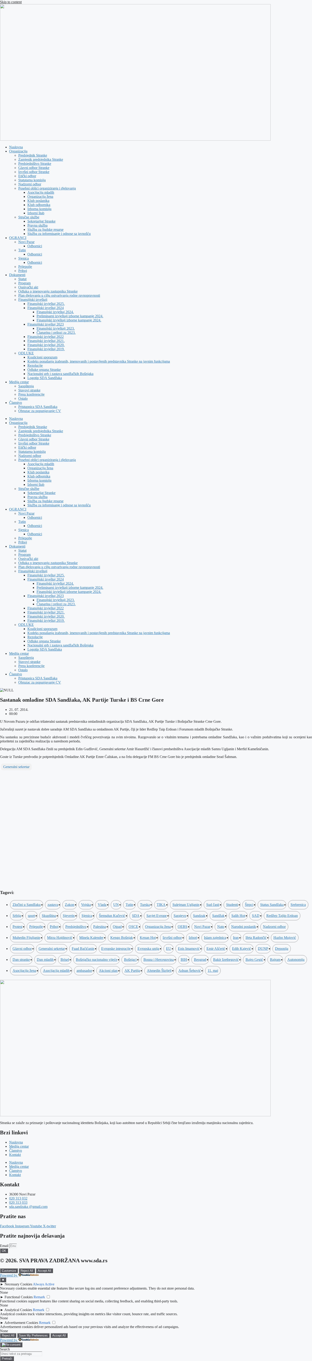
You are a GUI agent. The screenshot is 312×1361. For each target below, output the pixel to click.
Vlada (102, 905)
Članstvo (15, 403)
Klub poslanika (38, 201)
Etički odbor (27, 176)
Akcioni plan (108, 971)
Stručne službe (28, 217)
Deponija (281, 949)
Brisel (65, 960)
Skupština (49, 916)
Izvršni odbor (172, 938)
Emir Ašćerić (215, 949)
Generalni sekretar (16, 767)
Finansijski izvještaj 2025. (46, 304)
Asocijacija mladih (40, 192)
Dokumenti (17, 275)
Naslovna (16, 147)
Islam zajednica (215, 938)
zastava (53, 905)
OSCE (133, 927)
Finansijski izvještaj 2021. (46, 341)
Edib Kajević (241, 949)
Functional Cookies (19, 1297)
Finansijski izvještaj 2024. (55, 312)
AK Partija (132, 971)
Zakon (69, 905)
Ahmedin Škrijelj (159, 971)
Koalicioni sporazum (42, 357)
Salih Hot (238, 916)
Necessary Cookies (18, 1284)
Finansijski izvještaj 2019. (46, 349)
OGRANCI (17, 238)
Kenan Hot (148, 938)
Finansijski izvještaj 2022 (45, 337)
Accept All (44, 1270)
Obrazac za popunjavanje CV (39, 411)
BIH (184, 960)
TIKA (161, 905)
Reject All (27, 1270)
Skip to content (11, 2)
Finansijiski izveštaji (32, 300)
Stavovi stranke (29, 390)
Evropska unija (148, 949)
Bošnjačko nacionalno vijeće (96, 960)
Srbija (17, 916)
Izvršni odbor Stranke (33, 172)
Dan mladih (45, 960)
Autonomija (295, 960)
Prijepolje (25, 267)
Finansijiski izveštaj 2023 (45, 324)
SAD (255, 916)
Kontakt (15, 1155)
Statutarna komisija (32, 180)
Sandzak (199, 916)
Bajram (275, 960)
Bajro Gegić (254, 960)
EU (168, 949)
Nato (220, 927)
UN (116, 905)
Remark (39, 1297)
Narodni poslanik (243, 927)
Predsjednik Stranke (32, 155)
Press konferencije (31, 394)
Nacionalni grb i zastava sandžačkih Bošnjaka (60, 374)
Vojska (86, 905)
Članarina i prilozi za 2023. (56, 332)
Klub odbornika (38, 205)
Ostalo (23, 398)
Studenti (232, 905)
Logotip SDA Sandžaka (44, 378)
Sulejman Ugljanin (185, 905)
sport (31, 916)
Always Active (43, 1284)
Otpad (117, 927)
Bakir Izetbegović (226, 960)
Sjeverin (69, 916)
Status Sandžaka (272, 905)
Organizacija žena (40, 196)
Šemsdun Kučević (112, 916)
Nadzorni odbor (29, 184)
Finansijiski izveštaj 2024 (45, 308)
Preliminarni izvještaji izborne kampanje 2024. (70, 316)
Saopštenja (26, 386)
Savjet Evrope (156, 916)
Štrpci (249, 905)
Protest (17, 927)
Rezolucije (35, 365)
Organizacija (18, 151)
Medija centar (19, 382)
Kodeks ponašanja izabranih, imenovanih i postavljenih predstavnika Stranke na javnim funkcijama (98, 361)
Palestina (99, 927)
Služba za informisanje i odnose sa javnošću (59, 234)
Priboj (22, 271)
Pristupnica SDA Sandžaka (37, 407)
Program (24, 283)
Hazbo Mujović (284, 938)
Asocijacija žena (24, 971)
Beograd (200, 960)
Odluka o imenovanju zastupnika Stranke (48, 291)
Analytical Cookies (18, 1310)
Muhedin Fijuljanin (26, 938)
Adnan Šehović (189, 971)
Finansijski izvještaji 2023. (56, 328)
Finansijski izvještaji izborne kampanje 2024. (69, 320)
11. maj (213, 971)
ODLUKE (26, 353)
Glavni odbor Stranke (33, 168)
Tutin (22, 250)
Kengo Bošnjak (121, 938)
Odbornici (34, 246)
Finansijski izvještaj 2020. (46, 345)
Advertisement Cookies (21, 1323)
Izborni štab (35, 213)
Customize (9, 1270)
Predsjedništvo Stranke (34, 164)
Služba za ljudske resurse (45, 229)
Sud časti (212, 905)
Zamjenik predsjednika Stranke (40, 159)
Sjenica (23, 258)
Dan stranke (21, 960)
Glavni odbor (22, 949)
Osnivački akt (28, 287)
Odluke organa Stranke (44, 370)
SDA (136, 916)
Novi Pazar (26, 242)
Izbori (193, 938)
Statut (22, 279)
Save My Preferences (33, 1335)
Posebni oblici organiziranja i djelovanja (47, 188)
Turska (145, 905)
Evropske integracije (116, 949)
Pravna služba (37, 225)
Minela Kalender (91, 938)
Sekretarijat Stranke (41, 221)
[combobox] (21, 1353)
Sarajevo (180, 916)
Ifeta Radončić (256, 938)
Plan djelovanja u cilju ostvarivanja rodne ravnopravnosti (59, 295)
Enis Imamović (189, 949)
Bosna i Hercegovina (158, 960)
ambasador (84, 971)
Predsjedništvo (75, 927)
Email (4, 1246)
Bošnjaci (130, 960)
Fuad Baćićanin (83, 949)
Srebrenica (298, 905)
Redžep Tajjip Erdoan (282, 916)
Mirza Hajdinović (59, 938)
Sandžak (218, 916)
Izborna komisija (39, 209)
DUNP (263, 949)
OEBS (182, 927)
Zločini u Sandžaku (27, 905)
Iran (236, 938)
